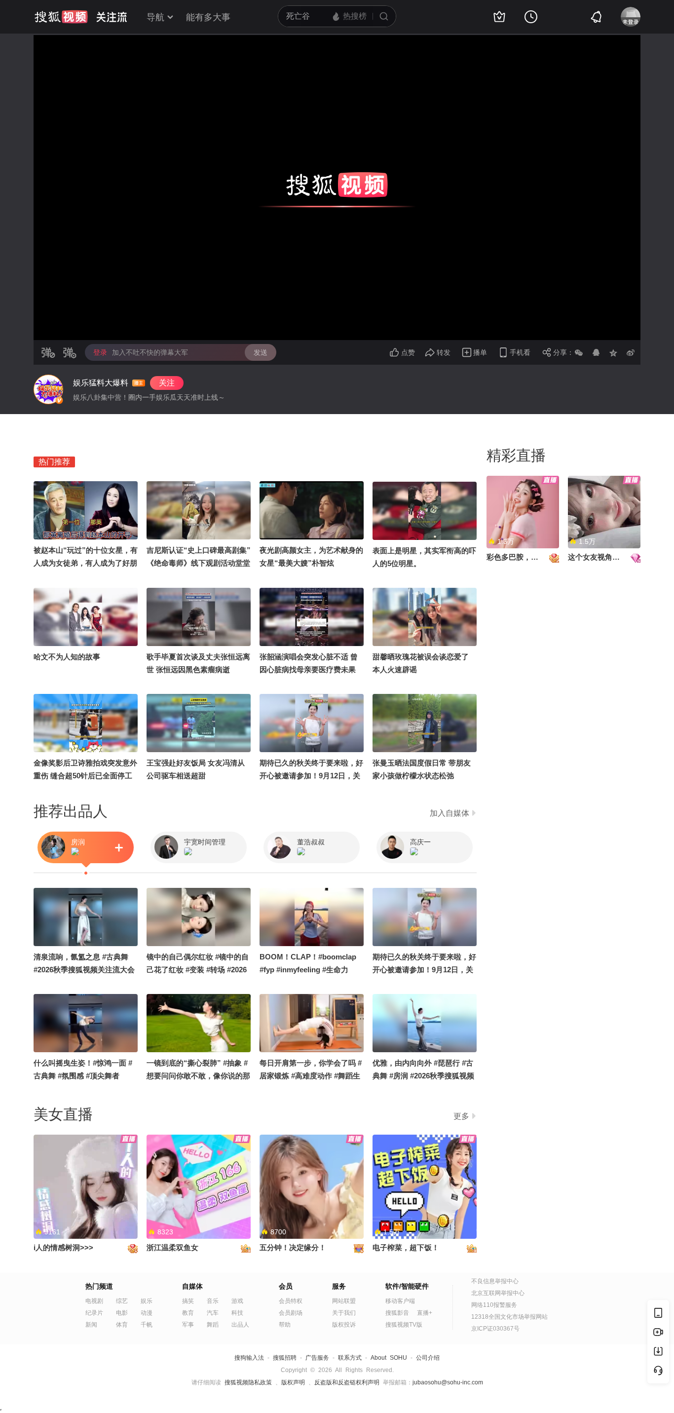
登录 (100, 352)
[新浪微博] (631, 352)
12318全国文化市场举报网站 (509, 1316)
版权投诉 (344, 1324)
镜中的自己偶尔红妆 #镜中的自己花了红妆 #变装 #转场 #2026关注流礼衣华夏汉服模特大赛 (198, 970)
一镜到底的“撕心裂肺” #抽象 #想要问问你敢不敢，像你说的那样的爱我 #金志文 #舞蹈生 (198, 1076)
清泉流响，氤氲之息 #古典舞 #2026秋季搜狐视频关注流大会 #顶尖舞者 (84, 970)
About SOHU (389, 1357)
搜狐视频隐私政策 (248, 1382)
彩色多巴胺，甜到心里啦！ (531, 557)
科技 (237, 1312)
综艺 (122, 1301)
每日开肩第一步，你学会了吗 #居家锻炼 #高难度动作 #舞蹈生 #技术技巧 (311, 1076)
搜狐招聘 (285, 1357)
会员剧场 (290, 1312)
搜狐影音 (397, 1312)
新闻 (91, 1324)
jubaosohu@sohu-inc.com (447, 1382)
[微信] (579, 352)
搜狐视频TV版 (403, 1324)
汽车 (213, 1312)
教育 (188, 1312)
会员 (286, 1286)
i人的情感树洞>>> (63, 1247)
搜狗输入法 (249, 1357)
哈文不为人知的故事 (67, 656)
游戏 (237, 1301)
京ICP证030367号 (495, 1328)
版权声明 (293, 1382)
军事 (188, 1324)
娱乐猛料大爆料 (100, 383)
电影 (122, 1312)
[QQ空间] (613, 352)
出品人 (240, 1324)
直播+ (424, 1312)
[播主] (48, 389)
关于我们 (344, 1312)
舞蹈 (213, 1324)
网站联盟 (344, 1301)
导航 (155, 17)
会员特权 (290, 1301)
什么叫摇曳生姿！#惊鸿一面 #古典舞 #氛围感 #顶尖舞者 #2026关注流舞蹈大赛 (83, 1076)
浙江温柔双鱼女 (172, 1247)
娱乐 (146, 1301)
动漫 (146, 1312)
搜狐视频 (61, 17)
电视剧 (94, 1301)
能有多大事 (208, 17)
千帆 (146, 1324)
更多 (461, 1116)
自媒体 (192, 1286)
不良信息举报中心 (495, 1281)
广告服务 (317, 1357)
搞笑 (188, 1301)
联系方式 (350, 1357)
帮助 (285, 1324)
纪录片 (94, 1312)
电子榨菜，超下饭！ (406, 1247)
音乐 (213, 1301)
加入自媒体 (449, 813)
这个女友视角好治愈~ (603, 557)
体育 (122, 1324)
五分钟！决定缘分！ (293, 1247)
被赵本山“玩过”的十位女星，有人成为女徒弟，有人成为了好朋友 (86, 563)
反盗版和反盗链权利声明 (346, 1382)
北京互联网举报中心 (497, 1293)
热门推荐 (54, 462)
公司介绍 (428, 1357)
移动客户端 (400, 1301)
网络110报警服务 (494, 1304)
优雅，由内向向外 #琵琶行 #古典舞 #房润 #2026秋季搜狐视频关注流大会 (423, 1076)
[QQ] (596, 352)
